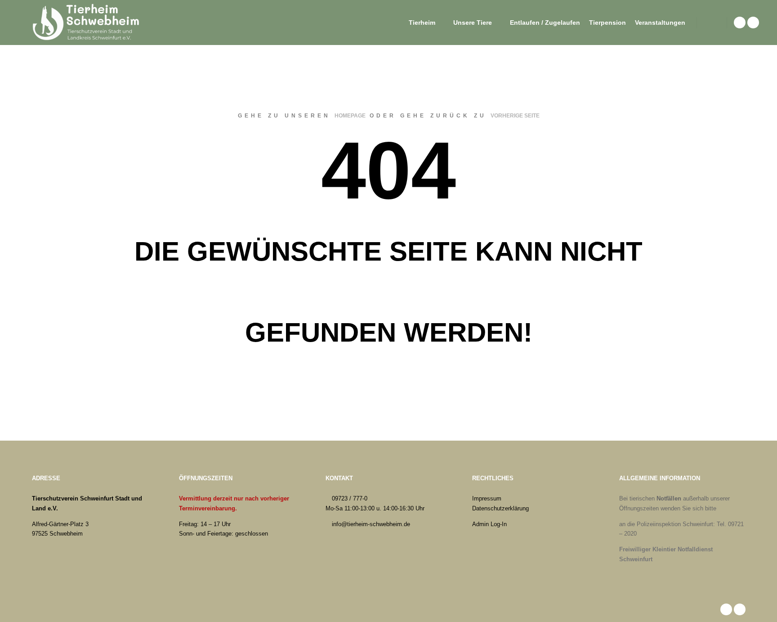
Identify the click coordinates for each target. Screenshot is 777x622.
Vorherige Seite (515, 116)
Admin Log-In (489, 524)
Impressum (486, 498)
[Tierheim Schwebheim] (87, 22)
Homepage (350, 116)
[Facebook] (740, 22)
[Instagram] (753, 22)
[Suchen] (712, 22)
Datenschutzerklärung (500, 508)
